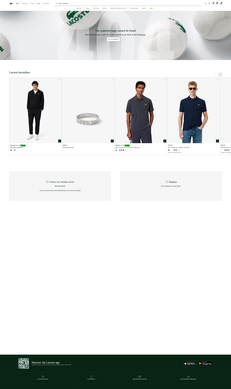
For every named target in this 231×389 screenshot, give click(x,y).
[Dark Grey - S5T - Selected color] (116, 150)
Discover (46, 3)
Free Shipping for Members (188, 379)
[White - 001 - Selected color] (221, 150)
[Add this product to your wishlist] (59, 79)
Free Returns (91, 379)
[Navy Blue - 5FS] (15, 150)
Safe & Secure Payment (140, 379)
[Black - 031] (120, 150)
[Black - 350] (122, 150)
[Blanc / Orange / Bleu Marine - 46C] (13, 150)
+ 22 (126, 150)
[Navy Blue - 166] (123, 150)
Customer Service (42, 379)
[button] (205, 3)
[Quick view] (59, 141)
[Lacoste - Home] (11, 4)
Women (25, 3)
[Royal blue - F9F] (176, 150)
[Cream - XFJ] (172, 150)
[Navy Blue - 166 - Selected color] (169, 150)
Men (17, 3)
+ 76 (178, 150)
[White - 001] (118, 150)
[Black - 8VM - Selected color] (11, 150)
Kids (32, 3)
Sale (38, 3)
